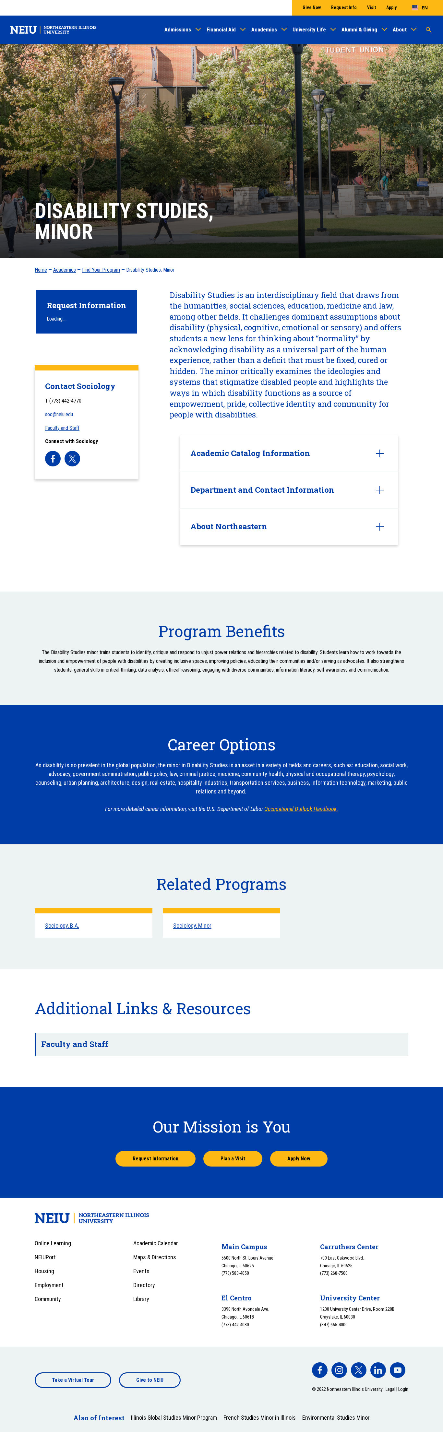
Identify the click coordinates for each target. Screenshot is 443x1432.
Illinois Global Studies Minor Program (174, 1417)
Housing (44, 1271)
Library (141, 1299)
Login (403, 1389)
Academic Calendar (155, 1243)
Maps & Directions (154, 1257)
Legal (390, 1389)
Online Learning (53, 1243)
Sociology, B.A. (62, 925)
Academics (264, 29)
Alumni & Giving (359, 29)
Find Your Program (101, 270)
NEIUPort (45, 1257)
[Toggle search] (429, 30)
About (400, 29)
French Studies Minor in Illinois (259, 1417)
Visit (371, 7)
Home (41, 270)
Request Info (344, 7)
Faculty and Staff (62, 428)
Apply (391, 7)
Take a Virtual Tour (73, 1380)
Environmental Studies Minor (336, 1417)
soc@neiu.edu (59, 414)
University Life (309, 29)
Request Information (155, 1159)
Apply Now (298, 1159)
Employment (49, 1285)
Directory (144, 1285)
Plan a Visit (233, 1159)
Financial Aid (221, 29)
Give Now (312, 7)
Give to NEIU (149, 1380)
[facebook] (53, 458)
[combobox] (420, 7)
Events (141, 1271)
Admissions (177, 29)
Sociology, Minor (192, 925)
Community (48, 1299)
